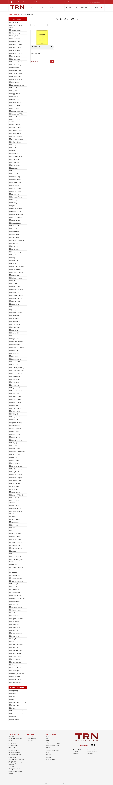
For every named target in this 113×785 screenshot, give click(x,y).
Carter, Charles (16, 127)
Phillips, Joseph (16, 443)
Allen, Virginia (15, 39)
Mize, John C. (15, 385)
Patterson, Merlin (16, 440)
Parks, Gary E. (15, 437)
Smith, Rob (14, 525)
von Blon (14, 613)
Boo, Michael (15, 82)
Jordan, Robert (15, 324)
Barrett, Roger (15, 59)
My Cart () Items (94, 2)
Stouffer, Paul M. (16, 548)
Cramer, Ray (15, 154)
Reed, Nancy (15, 460)
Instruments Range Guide (16, 26)
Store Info (48, 754)
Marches (11, 740)
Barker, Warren (16, 56)
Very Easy (14, 693)
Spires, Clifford (15, 536)
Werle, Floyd (15, 636)
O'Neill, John (15, 414)
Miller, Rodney (15, 382)
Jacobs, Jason (15, 310)
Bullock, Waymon (16, 102)
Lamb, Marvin (15, 344)
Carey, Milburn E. (16, 125)
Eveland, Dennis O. (17, 208)
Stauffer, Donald (16, 539)
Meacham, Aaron (16, 373)
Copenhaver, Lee (16, 148)
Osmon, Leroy (15, 425)
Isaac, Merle (15, 304)
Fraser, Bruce (15, 229)
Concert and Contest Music (15, 738)
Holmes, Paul (15, 292)
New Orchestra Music (14, 750)
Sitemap (11, 773)
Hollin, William (15, 287)
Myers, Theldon (16, 399)
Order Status (36, 2)
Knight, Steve (15, 339)
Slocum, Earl (15, 522)
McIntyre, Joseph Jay (17, 368)
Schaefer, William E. (17, 495)
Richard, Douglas (16, 478)
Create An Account (31, 738)
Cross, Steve (15, 159)
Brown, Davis (15, 99)
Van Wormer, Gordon (17, 598)
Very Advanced (15, 720)
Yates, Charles (15, 676)
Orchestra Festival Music (15, 754)
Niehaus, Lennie (16, 402)
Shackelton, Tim (16, 508)
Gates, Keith (15, 235)
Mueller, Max (15, 394)
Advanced (14, 717)
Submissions (15, 22)
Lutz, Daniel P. (15, 362)
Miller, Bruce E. (15, 379)
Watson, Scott (15, 627)
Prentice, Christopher (18, 452)
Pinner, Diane (15, 449)
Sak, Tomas (14, 489)
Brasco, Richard (16, 88)
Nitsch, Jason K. (16, 405)
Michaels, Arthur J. (17, 376)
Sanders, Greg (15, 492)
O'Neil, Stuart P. (16, 411)
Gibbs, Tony (15, 237)
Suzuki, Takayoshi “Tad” (16, 561)
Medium (13, 708)
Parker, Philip (15, 434)
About (47, 737)
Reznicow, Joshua (16, 469)
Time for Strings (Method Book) (16, 763)
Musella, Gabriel (16, 397)
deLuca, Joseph (16, 182)
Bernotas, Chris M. (17, 73)
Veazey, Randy (15, 601)
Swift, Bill (14, 565)
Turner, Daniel (15, 593)
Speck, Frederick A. (17, 534)
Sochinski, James (16, 528)
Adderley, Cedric (16, 30)
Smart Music (12, 770)
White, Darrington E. (17, 645)
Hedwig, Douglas (16, 278)
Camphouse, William (17, 114)
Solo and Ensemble (55, 8)
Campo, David (15, 117)
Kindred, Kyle (15, 333)
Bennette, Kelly (16, 71)
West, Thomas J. (16, 639)
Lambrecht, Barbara (17, 347)
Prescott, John (15, 454)
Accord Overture (36, 51)
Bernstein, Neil (16, 76)
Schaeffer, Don (15, 498)
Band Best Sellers (13, 743)
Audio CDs (11, 766)
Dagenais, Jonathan (17, 171)
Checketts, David (16, 130)
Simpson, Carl (15, 519)
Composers (85, 8)
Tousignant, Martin (17, 581)
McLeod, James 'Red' (17, 371)
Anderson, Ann (15, 42)
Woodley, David (16, 668)
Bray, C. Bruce (15, 91)
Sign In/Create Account (70, 2)
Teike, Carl (14, 572)
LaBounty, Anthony (17, 342)
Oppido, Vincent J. (16, 423)
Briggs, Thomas (16, 94)
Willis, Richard (15, 659)
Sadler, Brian (15, 486)
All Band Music (12, 737)
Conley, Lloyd (15, 145)
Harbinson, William (17, 272)
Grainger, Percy (16, 252)
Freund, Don (15, 232)
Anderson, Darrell (16, 44)
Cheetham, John (16, 133)
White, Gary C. (15, 648)
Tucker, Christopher (17, 587)
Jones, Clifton (15, 316)
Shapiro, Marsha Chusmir (15, 512)
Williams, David (16, 656)
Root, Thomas (15, 483)
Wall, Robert (15, 621)
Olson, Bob (14, 420)
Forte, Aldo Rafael (16, 226)
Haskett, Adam (15, 275)
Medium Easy (15, 702)
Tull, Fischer (15, 590)
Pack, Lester (15, 431)
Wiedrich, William (16, 650)
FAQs (47, 742)
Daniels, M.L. (15, 174)
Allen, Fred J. (15, 36)
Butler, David (15, 108)
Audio (96, 8)
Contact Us (21, 2)
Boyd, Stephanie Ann (17, 85)
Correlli (13, 151)
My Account (51, 2)
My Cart (29, 742)
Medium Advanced (17, 711)
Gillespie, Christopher (18, 240)
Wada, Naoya (15, 616)
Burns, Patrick (15, 105)
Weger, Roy (14, 630)
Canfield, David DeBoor (14, 121)
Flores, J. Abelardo (16, 217)
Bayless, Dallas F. (16, 62)
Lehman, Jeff (15, 350)
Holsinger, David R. (17, 295)
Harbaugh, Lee (16, 269)
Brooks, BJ (14, 97)
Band (29, 8)
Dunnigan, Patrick (16, 197)
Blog (47, 738)
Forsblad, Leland (16, 223)
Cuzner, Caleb (15, 165)
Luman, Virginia (16, 359)
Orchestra (39, 8)
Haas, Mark (14, 263)
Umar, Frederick (16, 595)
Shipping (48, 752)
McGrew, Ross (15, 365)
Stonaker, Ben (15, 545)
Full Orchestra (12, 747)
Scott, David (15, 506)
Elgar (12, 206)
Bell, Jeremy (15, 68)
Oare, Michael (15, 417)
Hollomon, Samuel (17, 289)
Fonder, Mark (15, 220)
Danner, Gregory (16, 177)
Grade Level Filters (17, 687)
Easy (12, 699)
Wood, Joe (14, 665)
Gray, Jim (14, 255)
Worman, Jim (15, 671)
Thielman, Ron (15, 575)
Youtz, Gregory (16, 682)
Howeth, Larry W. (16, 298)
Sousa (13, 531)
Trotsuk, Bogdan (16, 584)
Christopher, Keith (17, 139)
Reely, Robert (15, 463)
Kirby (12, 336)
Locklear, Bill (15, 353)
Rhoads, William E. (16, 475)
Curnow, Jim (15, 162)
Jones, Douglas (16, 318)
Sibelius (13, 516)
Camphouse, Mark (17, 111)
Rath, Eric (14, 457)
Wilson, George (16, 662)
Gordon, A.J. (14, 246)
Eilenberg (14, 203)
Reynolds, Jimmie (16, 466)
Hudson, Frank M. (16, 301)
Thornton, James (16, 578)
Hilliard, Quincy (16, 284)
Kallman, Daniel (16, 327)
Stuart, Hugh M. (16, 557)
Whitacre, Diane (16, 642)
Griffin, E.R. (14, 261)
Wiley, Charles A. (16, 653)
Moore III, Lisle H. (16, 391)
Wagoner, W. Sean (17, 619)
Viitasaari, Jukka (16, 610)
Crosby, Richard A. (16, 156)
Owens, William (16, 428)
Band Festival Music (13, 745)
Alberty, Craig (15, 33)
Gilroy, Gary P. (15, 243)
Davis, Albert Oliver (17, 180)
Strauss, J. (14, 551)
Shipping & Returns (50, 759)
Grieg (13, 258)
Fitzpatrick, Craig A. (17, 214)
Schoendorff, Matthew (14, 502)
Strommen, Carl (16, 554)
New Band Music (13, 742)
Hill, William (14, 281)
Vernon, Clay (15, 604)
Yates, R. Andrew (16, 679)
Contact (47, 740)
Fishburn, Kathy (16, 211)
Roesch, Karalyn (16, 480)
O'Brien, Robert (16, 408)
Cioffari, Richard (16, 142)
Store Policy (49, 756)
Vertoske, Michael (16, 607)
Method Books (72, 8)
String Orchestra (13, 749)
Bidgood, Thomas (16, 79)
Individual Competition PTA (52, 750)
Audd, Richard (15, 50)
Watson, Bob (15, 624)
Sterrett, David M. (16, 542)
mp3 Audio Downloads (14, 768)
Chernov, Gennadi (16, 136)
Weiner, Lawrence (16, 633)
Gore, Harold (15, 249)
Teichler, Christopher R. (16, 568)
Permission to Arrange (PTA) (53, 743)
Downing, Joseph (16, 191)
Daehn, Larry (15, 168)
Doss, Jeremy (15, 185)
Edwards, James (16, 200)
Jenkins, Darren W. (17, 313)
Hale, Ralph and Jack (17, 266)
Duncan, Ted (15, 194)
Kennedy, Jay (15, 330)
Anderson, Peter (16, 47)
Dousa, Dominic (16, 188)
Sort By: (33, 25)
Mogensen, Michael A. (18, 388)
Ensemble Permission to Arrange (54, 749)
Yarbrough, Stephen (17, 674)
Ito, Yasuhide (15, 307)
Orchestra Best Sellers (14, 752)
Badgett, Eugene (16, 53)
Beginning (14, 691)
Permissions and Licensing (15, 771)
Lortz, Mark (15, 356)
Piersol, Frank (15, 446)
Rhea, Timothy (15, 472)
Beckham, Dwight (16, 65)
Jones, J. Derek (15, 321)
